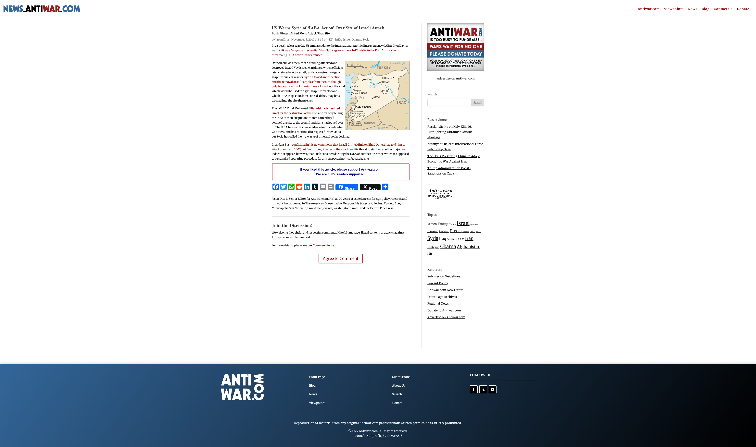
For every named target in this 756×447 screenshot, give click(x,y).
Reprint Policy (437, 283)
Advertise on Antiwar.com (456, 78)
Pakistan (444, 231)
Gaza (461, 238)
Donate (743, 9)
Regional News (438, 303)
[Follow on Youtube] (493, 389)
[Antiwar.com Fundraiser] (455, 70)
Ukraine (432, 231)
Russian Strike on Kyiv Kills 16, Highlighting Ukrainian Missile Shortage (449, 132)
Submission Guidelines (443, 276)
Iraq (442, 238)
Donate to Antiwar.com (444, 310)
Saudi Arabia (452, 239)
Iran (469, 238)
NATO (478, 231)
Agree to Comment (341, 258)
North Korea (474, 224)
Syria (366, 39)
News (692, 9)
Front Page (317, 377)
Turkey (452, 224)
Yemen (432, 224)
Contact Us (723, 9)
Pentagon (433, 247)
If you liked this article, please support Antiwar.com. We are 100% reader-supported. (341, 171)
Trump (443, 224)
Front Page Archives (442, 297)
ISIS (430, 253)
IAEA (338, 39)
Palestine (465, 232)
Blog (706, 9)
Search (397, 394)
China (472, 231)
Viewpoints (674, 9)
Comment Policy (323, 245)
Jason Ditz (282, 39)
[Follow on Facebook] (474, 389)
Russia (456, 231)
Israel (346, 39)
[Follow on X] (483, 389)
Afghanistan (468, 246)
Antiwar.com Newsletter (445, 290)
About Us (398, 385)
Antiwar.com (649, 9)
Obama (356, 39)
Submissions (401, 377)
